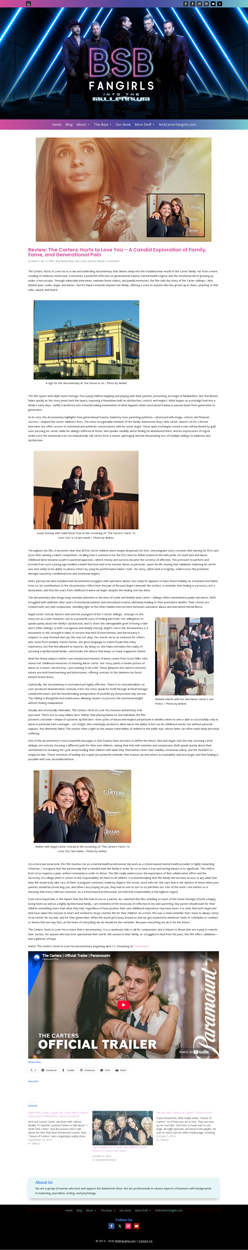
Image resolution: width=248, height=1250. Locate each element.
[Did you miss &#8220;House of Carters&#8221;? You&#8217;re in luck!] (188, 1126)
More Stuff (143, 125)
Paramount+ (141, 946)
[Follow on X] (219, 3)
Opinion (92, 261)
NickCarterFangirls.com (177, 125)
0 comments (113, 261)
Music (71, 261)
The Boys (101, 125)
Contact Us (146, 1241)
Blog (69, 125)
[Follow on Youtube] (213, 3)
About (81, 125)
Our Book (123, 125)
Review (100, 261)
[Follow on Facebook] (185, 3)
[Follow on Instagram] (199, 3)
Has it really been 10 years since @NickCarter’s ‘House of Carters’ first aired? (119, 1148)
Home (57, 125)
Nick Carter (81, 261)
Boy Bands (61, 261)
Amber (34, 261)
